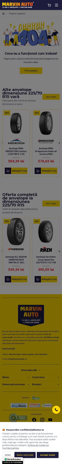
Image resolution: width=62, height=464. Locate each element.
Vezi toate (51, 97)
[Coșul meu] (49, 5)
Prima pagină (31, 70)
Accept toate (47, 455)
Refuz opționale (25, 455)
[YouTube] (50, 420)
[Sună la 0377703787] (56, 410)
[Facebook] (34, 420)
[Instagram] (42, 420)
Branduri (36, 384)
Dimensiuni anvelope (13, 384)
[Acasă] (3, 13)
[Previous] (3, 143)
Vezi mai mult (8, 348)
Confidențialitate (10, 448)
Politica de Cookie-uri (38, 445)
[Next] (59, 143)
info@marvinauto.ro (17, 359)
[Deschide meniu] (56, 5)
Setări (8, 455)
